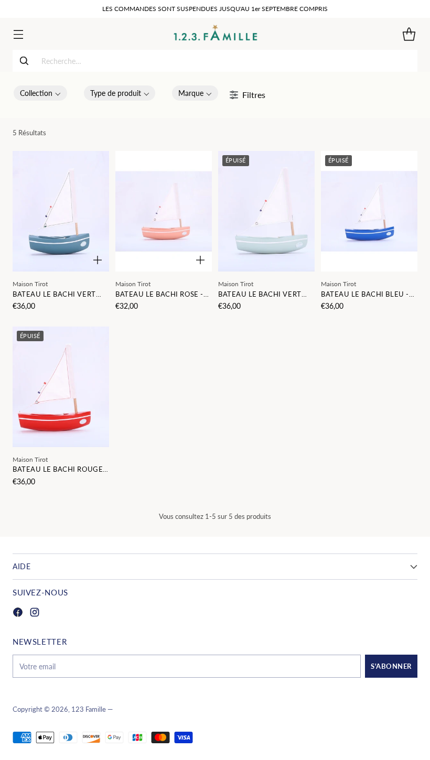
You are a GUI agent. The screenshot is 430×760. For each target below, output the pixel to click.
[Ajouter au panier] (97, 260)
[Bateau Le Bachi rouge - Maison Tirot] (61, 387)
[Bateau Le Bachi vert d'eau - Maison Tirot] (266, 211)
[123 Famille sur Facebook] (18, 613)
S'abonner (391, 666)
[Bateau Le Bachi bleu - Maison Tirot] (369, 211)
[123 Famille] (215, 34)
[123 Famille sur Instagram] (34, 613)
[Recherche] (24, 61)
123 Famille (88, 709)
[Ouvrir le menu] (18, 34)
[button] (40, 93)
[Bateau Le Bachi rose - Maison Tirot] (163, 211)
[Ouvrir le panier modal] (409, 34)
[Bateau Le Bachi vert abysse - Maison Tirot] (61, 211)
